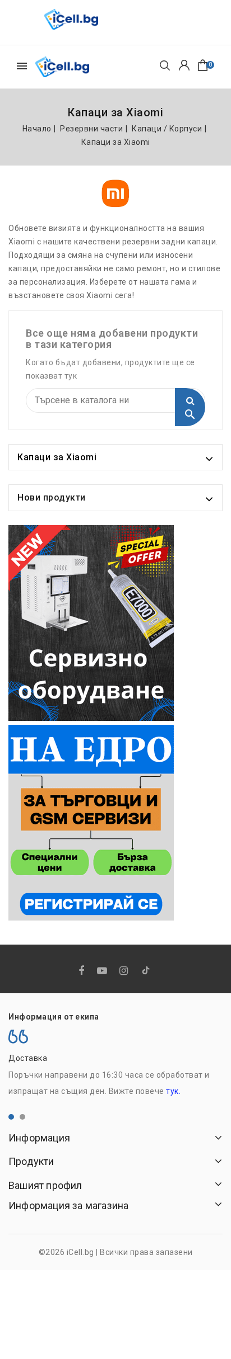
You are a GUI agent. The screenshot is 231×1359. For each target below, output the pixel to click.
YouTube (103, 971)
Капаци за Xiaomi (56, 457)
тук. (173, 1091)
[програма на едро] (91, 823)
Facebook (82, 971)
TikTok (147, 972)
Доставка (27, 1058)
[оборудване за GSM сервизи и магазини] (91, 623)
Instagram (125, 971)
